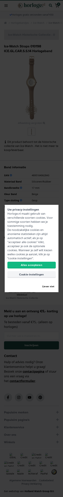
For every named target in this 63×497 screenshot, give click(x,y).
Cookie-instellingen (31, 274)
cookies (40, 218)
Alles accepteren (31, 265)
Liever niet (48, 286)
